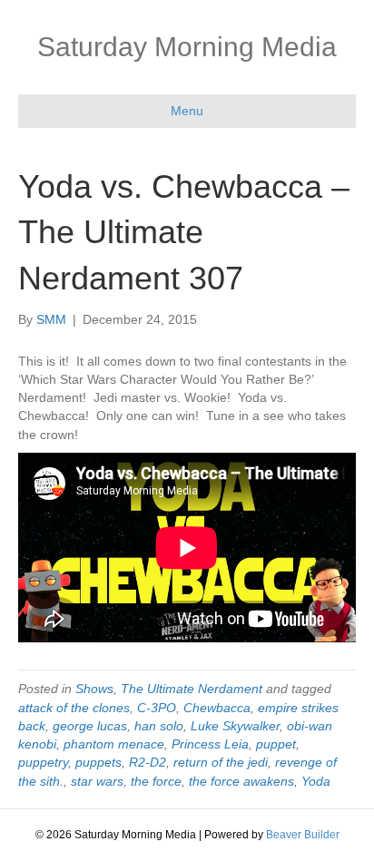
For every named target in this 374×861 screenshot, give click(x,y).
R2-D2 (147, 762)
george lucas (90, 726)
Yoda (315, 781)
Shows (94, 688)
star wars (97, 781)
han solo (158, 726)
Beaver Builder (303, 834)
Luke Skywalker (235, 726)
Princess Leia (210, 744)
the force (156, 781)
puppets (98, 762)
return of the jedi (220, 762)
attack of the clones (74, 707)
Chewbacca (217, 707)
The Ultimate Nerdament (191, 688)
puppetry (43, 762)
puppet (276, 744)
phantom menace (114, 744)
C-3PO (156, 707)
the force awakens (241, 781)
